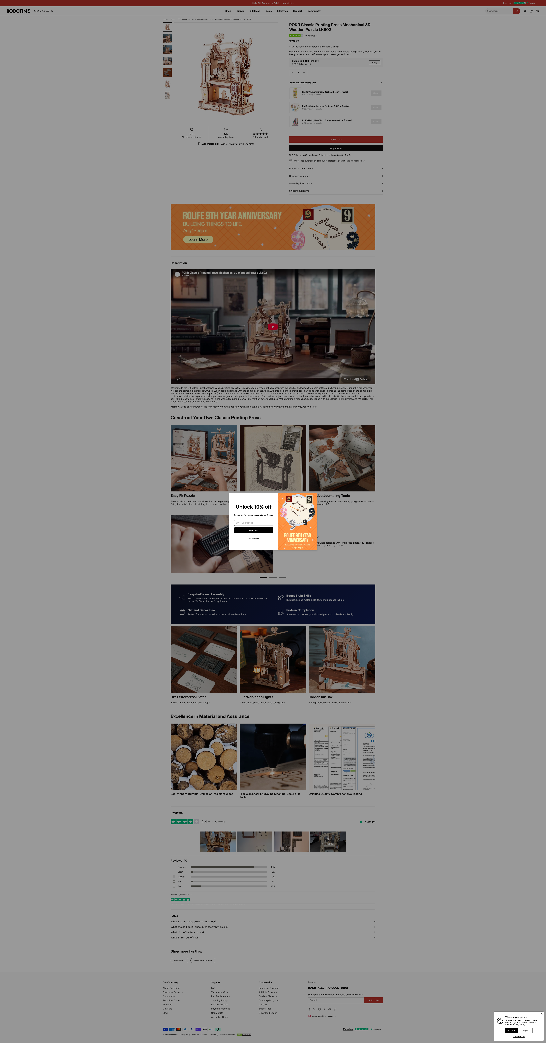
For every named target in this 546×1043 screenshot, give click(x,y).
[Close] (541, 1013)
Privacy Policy (518, 1025)
